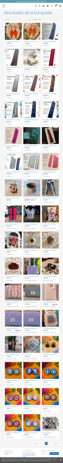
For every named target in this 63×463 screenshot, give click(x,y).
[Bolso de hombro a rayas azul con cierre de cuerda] (31, 266)
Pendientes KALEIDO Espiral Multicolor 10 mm (36, 406)
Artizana (47, 45)
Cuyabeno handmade (31, 280)
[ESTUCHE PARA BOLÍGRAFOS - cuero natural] (50, 109)
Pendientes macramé (11, 250)
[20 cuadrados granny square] (50, 318)
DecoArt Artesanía (49, 202)
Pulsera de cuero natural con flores (15, 198)
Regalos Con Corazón (50, 332)
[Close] (60, 460)
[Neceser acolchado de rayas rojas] (13, 292)
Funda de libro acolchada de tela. (51, 302)
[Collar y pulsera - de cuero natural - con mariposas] (31, 57)
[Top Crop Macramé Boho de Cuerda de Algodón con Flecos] (31, 213)
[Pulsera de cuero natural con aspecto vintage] (31, 187)
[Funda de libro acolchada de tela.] (50, 292)
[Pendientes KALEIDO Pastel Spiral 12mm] (31, 422)
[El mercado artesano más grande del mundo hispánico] (5, 6)
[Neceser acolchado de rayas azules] (13, 318)
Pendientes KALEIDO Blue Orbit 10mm (16, 380)
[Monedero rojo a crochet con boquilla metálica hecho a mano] (13, 266)
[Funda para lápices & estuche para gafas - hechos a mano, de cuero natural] (31, 161)
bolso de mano (47, 433)
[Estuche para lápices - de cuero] (13, 135)
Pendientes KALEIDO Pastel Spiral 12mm (35, 433)
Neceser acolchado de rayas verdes (33, 302)
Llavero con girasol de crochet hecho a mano (36, 250)
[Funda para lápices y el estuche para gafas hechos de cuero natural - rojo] (50, 161)
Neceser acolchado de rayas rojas (15, 302)
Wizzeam (28, 254)
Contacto (6, 454)
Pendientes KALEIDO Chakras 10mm (53, 354)
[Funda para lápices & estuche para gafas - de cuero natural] (50, 135)
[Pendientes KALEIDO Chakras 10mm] (50, 344)
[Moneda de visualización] (52, 6)
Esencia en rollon (49, 280)
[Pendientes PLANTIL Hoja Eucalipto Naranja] (31, 31)
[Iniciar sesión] (40, 6)
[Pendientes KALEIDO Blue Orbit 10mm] (13, 370)
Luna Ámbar (11, 45)
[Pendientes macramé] (13, 240)
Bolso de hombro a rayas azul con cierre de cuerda (38, 276)
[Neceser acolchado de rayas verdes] (31, 292)
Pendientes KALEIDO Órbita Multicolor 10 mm (18, 406)
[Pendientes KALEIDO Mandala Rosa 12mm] (50, 396)
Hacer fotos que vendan (29, 455)
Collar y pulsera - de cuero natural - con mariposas (37, 67)
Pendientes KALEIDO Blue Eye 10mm (53, 380)
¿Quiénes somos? (8, 453)
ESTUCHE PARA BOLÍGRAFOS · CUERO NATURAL (19, 67)
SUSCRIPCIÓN (54, 453)
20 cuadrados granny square (50, 328)
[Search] (36, 6)
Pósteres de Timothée (50, 228)
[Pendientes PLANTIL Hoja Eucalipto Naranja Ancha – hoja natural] (13, 31)
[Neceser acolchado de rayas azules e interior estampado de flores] (31, 318)
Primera (36, 443)
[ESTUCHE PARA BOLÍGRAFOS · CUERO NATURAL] (50, 31)
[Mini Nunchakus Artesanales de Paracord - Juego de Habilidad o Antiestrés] (50, 187)
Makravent (10, 254)
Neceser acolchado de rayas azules (15, 328)
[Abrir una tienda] (48, 6)
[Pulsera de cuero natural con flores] (13, 187)
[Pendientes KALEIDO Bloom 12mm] (13, 422)
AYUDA (24, 456)
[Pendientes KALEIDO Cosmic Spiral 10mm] (31, 370)
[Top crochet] (31, 344)
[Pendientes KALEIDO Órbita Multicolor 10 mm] (13, 396)
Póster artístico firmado (49, 224)
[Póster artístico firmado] (50, 213)
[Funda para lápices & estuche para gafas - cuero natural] (13, 161)
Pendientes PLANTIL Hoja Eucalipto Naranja (36, 41)
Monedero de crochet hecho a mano (53, 250)
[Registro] (44, 6)
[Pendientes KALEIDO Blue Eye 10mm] (50, 370)
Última (56, 443)
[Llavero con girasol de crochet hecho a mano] (31, 240)
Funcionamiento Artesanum (29, 454)
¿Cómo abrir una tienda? (29, 453)
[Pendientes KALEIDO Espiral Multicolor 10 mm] (31, 396)
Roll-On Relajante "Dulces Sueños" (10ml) (17, 354)
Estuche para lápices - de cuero (14, 146)
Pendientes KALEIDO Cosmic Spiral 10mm (35, 380)
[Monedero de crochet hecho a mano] (50, 240)
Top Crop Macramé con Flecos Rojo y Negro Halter (19, 224)
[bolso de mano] (50, 422)
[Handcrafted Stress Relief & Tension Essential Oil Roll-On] (50, 266)
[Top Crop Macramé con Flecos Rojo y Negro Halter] (13, 213)
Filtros (7, 19)
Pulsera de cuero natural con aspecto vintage (36, 198)
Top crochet (27, 354)
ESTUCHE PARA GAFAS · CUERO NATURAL (35, 146)
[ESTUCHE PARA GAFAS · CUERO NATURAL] (31, 135)
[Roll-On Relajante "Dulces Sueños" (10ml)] (13, 344)
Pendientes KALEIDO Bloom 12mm (15, 433)
